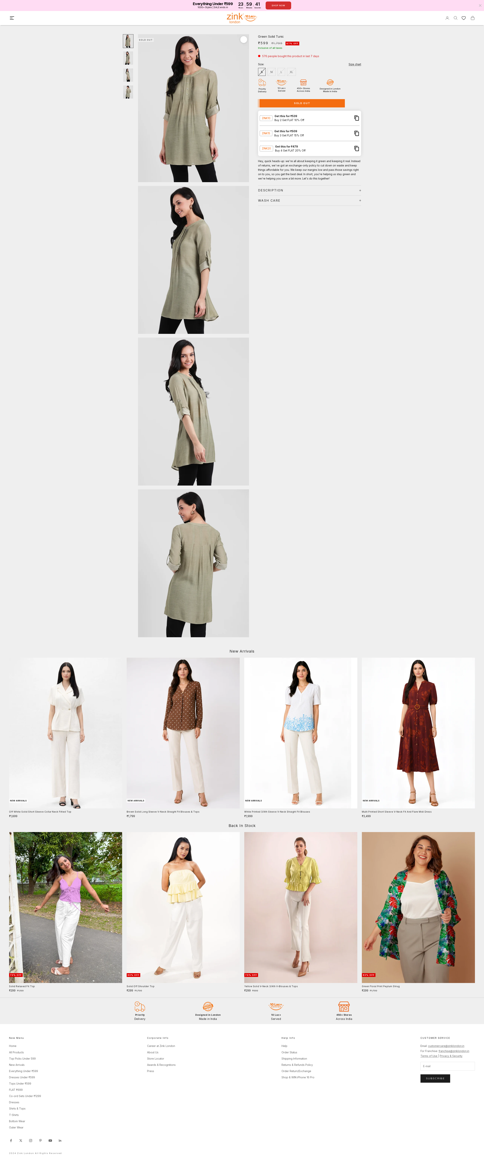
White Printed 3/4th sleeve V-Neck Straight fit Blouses (277, 811)
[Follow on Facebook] (11, 1140)
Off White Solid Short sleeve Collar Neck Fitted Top (40, 811)
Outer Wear (16, 1127)
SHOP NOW (278, 5)
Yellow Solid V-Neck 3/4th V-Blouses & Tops (271, 986)
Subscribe (435, 1078)
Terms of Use (429, 1056)
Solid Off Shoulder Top (140, 986)
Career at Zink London (161, 1045)
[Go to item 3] (128, 75)
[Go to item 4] (128, 92)
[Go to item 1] (128, 41)
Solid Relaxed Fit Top (22, 986)
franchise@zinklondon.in (454, 1051)
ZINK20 (266, 148)
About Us (152, 1052)
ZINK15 (266, 133)
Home (12, 1045)
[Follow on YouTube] (50, 1140)
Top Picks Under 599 (22, 1058)
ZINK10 (266, 118)
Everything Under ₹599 (23, 1071)
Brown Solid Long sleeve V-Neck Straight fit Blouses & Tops (163, 811)
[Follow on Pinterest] (40, 1140)
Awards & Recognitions (161, 1064)
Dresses (14, 1102)
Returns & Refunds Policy (297, 1064)
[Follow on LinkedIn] (60, 1140)
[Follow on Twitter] (21, 1140)
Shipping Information (294, 1058)
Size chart (355, 64)
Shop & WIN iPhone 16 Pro (298, 1077)
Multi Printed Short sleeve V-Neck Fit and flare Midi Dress (397, 811)
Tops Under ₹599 (20, 1083)
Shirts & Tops (17, 1108)
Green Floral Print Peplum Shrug (381, 986)
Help (284, 1045)
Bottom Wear (17, 1121)
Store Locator (155, 1058)
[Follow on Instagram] (31, 1140)
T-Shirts (14, 1115)
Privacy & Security (451, 1056)
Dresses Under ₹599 (22, 1077)
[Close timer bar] (480, 5)
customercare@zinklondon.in (446, 1045)
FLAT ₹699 (16, 1089)
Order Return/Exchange (296, 1071)
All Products (16, 1052)
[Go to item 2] (128, 58)
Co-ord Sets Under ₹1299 (25, 1096)
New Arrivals (17, 1064)
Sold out (302, 103)
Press (150, 1071)
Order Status (289, 1052)
